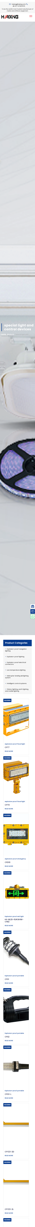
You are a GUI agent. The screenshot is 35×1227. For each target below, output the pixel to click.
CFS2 (7, 1036)
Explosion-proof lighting (14, 656)
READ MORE (9, 751)
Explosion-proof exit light (14, 916)
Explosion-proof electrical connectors (15, 663)
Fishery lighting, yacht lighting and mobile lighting (16, 690)
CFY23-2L (9, 1209)
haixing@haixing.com (19, 4)
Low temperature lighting (15, 670)
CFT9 (7, 805)
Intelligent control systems (16, 683)
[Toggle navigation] (31, 16)
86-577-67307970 (19, 6)
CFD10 (7, 862)
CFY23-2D (9, 1151)
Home (3, 334)
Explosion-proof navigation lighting (16, 650)
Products (10, 334)
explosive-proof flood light (15, 744)
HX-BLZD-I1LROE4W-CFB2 (14, 920)
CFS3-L (8, 1094)
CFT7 (7, 747)
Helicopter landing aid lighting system (16, 677)
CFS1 (7, 979)
